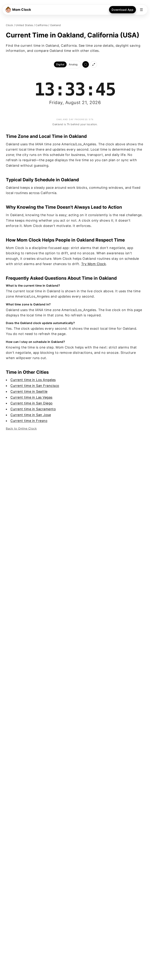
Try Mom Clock (93, 264)
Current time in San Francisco (34, 386)
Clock (9, 25)
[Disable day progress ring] (85, 64)
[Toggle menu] (141, 10)
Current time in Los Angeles (33, 380)
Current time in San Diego (31, 403)
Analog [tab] (73, 64)
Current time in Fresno (28, 421)
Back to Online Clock (21, 428)
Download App (122, 10)
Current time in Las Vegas (31, 397)
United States (24, 25)
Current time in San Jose (30, 415)
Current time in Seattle (29, 391)
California (41, 25)
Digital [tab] (60, 64)
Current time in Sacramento (33, 409)
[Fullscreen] (93, 64)
